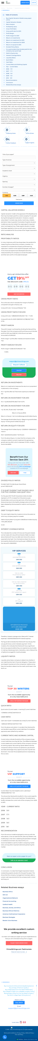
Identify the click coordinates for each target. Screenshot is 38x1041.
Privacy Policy (21, 1033)
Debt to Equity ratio (12, 53)
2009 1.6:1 (9, 75)
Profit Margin (10, 33)
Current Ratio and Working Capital (16, 64)
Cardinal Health (7, 904)
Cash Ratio (9, 62)
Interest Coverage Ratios (13, 55)
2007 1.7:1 (9, 71)
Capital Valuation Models (13, 22)
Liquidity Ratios (11, 57)
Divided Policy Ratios (12, 47)
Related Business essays (13, 84)
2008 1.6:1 (9, 73)
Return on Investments (13, 38)
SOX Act (5, 894)
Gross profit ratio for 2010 (13, 31)
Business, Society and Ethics (12, 907)
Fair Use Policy (19, 1034)
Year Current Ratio (12, 66)
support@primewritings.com (19, 361)
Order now (25, 2)
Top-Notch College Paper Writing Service (18, 995)
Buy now (19, 374)
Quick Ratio (9, 60)
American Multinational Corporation (14, 914)
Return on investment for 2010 (15, 40)
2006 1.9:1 (9, 69)
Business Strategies (9, 917)
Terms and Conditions (10, 1033)
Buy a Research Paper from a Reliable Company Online (18, 991)
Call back (19, 1002)
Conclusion (9, 82)
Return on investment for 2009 (15, 42)
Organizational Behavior (10, 898)
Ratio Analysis (10, 24)
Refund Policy (29, 1033)
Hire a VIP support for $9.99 (19, 786)
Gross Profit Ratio (11, 29)
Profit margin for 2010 (12, 35)
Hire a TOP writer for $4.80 (19, 700)
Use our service (19, 294)
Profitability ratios (11, 26)
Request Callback (19, 364)
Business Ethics (8, 891)
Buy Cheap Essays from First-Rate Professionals (18, 989)
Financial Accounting (9, 901)
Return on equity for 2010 (13, 44)
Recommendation (11, 80)
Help (24, 472)
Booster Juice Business (10, 920)
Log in (34, 2)
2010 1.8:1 (9, 78)
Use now (13, 472)
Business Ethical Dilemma (11, 911)
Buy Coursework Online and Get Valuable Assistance (18, 986)
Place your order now (19, 943)
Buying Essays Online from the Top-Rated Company (18, 993)
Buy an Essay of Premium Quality (18, 987)
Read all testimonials (18, 952)
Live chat (19, 370)
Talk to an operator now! (19, 860)
